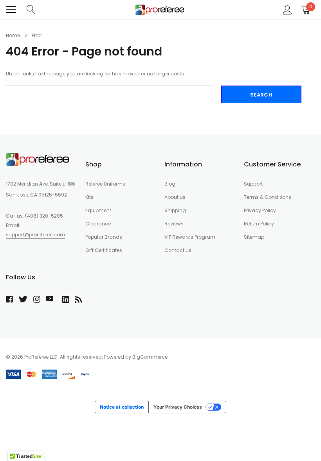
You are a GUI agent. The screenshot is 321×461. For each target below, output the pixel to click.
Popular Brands (103, 237)
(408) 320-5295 (44, 216)
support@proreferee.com (35, 234)
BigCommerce (150, 357)
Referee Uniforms (105, 183)
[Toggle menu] (11, 10)
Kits (89, 197)
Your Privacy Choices (177, 407)
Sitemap (254, 237)
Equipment (98, 210)
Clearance (98, 223)
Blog (169, 183)
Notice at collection (122, 407)
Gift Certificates (103, 250)
